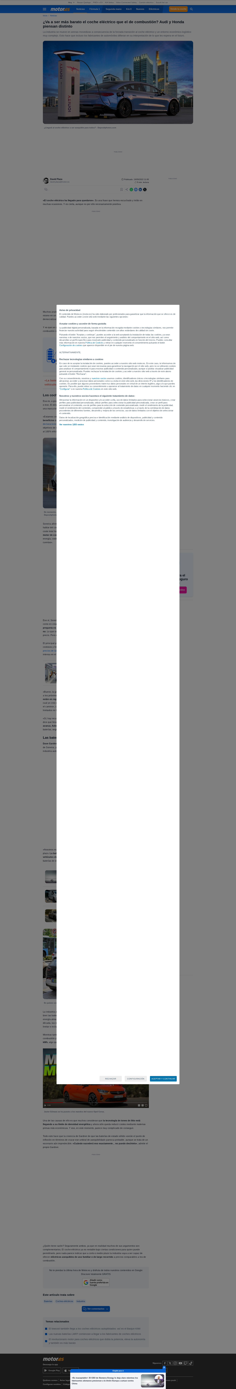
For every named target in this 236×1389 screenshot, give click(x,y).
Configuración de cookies (70, 345)
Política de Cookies (94, 343)
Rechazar (110, 1079)
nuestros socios (99, 378)
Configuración (135, 1079)
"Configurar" (64, 389)
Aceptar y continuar (163, 1079)
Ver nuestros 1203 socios (71, 424)
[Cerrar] (164, 1367)
